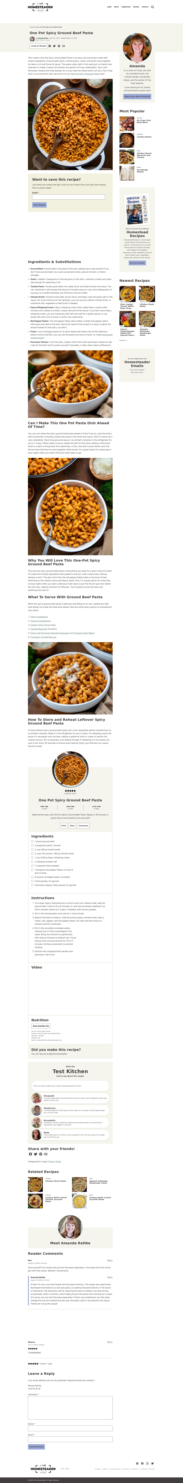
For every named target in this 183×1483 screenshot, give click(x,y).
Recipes (136, 7)
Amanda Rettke (43, 38)
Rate (72, 825)
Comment (83, 825)
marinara (34, 293)
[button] (66, 791)
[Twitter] (152, 1463)
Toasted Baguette (38, 629)
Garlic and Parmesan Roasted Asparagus (49, 633)
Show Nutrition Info (41, 1026)
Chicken (48, 1178)
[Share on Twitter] (54, 46)
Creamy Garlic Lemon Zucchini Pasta (100, 1198)
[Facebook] (142, 1463)
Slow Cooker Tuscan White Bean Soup (127, 306)
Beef (37, 40)
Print (63, 825)
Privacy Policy (148, 1469)
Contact (145, 7)
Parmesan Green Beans (83, 633)
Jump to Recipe (38, 46)
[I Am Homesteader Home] (40, 7)
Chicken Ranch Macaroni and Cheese (144, 155)
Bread (139, 167)
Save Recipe (39, 205)
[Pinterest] (137, 1463)
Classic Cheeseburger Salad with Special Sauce (127, 332)
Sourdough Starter (142, 171)
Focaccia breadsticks (40, 621)
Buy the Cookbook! (137, 263)
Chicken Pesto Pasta (55, 1181)
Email (35, 193)
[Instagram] (147, 1463)
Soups (122, 301)
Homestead (126, 7)
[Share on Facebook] (49, 46)
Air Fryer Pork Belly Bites (144, 121)
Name (31, 1424)
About (116, 7)
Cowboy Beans (144, 137)
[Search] (152, 7)
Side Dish (140, 134)
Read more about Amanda (137, 96)
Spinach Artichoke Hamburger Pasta (98, 1182)
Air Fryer (139, 118)
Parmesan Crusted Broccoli (43, 637)
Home (109, 7)
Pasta (37, 27)
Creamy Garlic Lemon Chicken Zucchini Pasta (56, 1199)
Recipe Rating (34, 1385)
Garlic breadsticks (39, 617)
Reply (110, 1260)
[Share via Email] (63, 46)
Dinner (42, 40)
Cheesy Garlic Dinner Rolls (43, 625)
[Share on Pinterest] (59, 46)
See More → (123, 340)
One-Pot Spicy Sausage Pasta (85, 74)
